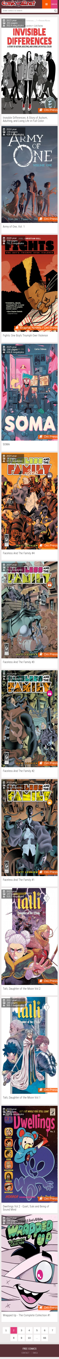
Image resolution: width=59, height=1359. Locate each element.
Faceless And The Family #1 (19, 879)
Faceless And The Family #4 (19, 553)
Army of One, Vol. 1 (14, 226)
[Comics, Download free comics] (18, 5)
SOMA (6, 444)
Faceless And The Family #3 (19, 662)
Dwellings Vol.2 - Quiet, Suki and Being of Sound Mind (26, 1208)
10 (29, 1337)
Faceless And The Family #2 (19, 771)
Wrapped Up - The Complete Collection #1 (26, 1315)
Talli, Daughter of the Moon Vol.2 (22, 988)
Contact (25, 1353)
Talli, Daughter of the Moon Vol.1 (22, 1097)
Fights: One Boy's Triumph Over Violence (25, 335)
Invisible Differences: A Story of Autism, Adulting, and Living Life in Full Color (25, 119)
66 (44, 1337)
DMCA (35, 1353)
